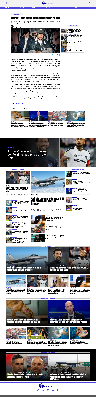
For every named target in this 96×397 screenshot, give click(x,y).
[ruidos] (64, 43)
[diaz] (9, 218)
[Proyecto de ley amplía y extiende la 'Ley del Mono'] (69, 200)
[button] (16, 108)
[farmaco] (9, 210)
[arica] (64, 30)
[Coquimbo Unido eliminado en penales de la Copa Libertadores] (69, 208)
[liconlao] (69, 174)
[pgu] (64, 49)
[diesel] (64, 37)
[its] (9, 203)
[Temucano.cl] (7, 3)
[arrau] (69, 191)
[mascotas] (69, 182)
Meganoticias (19, 103)
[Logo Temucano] (48, 4)
